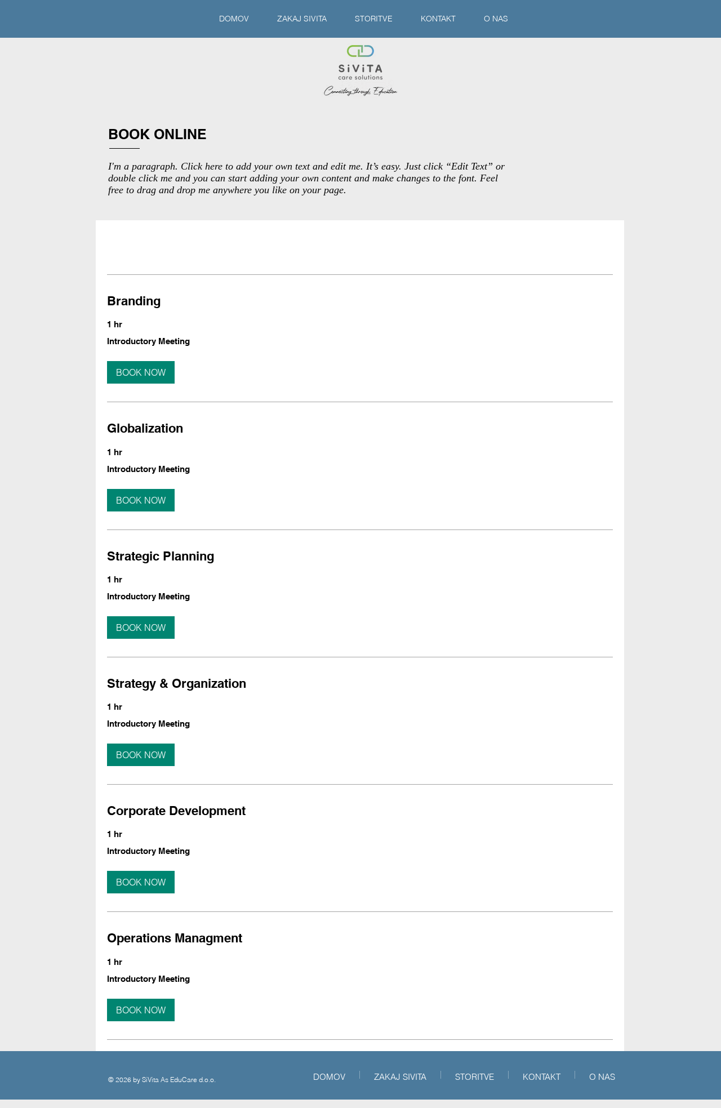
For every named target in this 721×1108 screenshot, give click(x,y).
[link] (360, 301)
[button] (141, 372)
